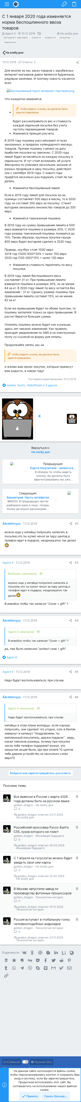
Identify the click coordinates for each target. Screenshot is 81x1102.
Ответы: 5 (28, 62)
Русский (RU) (43, 1062)
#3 (77, 562)
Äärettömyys (11, 523)
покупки (64, 37)
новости (50, 37)
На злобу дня (69, 33)
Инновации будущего (50, 835)
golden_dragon (23, 805)
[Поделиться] (77, 63)
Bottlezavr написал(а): (23, 573)
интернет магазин (16, 37)
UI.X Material (11, 1062)
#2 (77, 523)
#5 (77, 671)
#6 (77, 697)
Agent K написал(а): (22, 631)
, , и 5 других (32, 385)
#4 (77, 620)
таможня (10, 42)
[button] (7, 4)
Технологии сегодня (49, 897)
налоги (36, 37)
